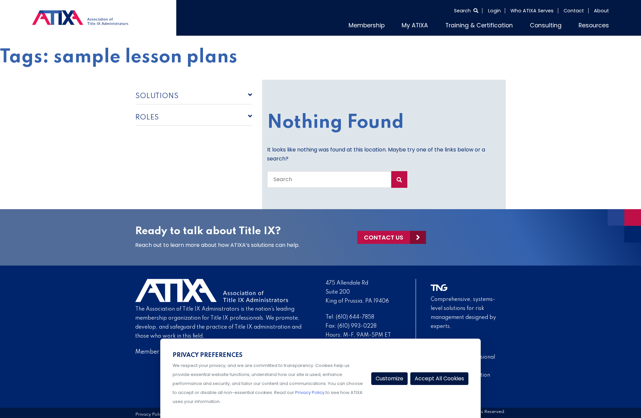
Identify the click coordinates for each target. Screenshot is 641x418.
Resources (596, 24)
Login (494, 10)
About (601, 10)
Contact (574, 10)
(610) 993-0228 (357, 324)
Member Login (155, 350)
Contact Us (383, 236)
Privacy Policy (149, 413)
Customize (389, 378)
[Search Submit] (399, 177)
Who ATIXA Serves (532, 10)
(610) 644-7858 (355, 315)
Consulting (554, 24)
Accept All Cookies (439, 378)
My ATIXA (440, 24)
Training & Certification (496, 24)
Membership (397, 24)
